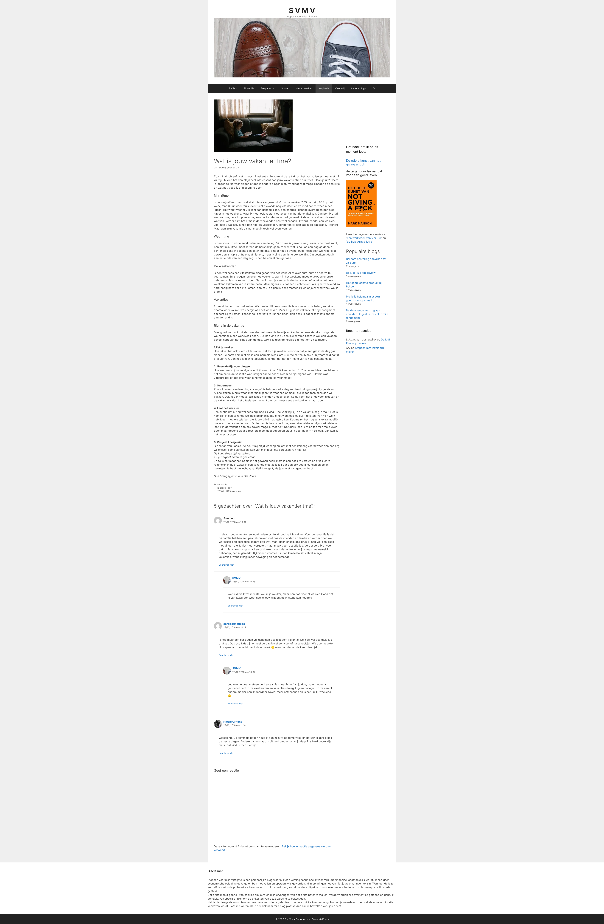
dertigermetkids (234, 623)
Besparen (266, 88)
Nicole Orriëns (232, 721)
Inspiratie (324, 88)
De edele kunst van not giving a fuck (363, 162)
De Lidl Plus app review (361, 272)
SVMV (236, 578)
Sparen (285, 88)
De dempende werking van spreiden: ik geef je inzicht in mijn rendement (367, 314)
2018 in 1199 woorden (229, 491)
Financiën (249, 88)
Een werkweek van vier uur (364, 238)
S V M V (302, 10)
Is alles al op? (224, 487)
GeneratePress (320, 919)
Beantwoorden (226, 564)
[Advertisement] (369, 119)
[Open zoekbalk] (373, 88)
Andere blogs (358, 88)
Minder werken (304, 88)
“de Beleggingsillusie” (359, 241)
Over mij (340, 88)
